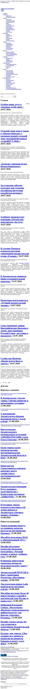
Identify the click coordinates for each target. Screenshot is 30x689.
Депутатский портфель (11, 54)
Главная (5, 13)
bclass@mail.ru (7, 650)
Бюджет (8, 34)
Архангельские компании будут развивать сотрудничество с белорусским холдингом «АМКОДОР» (13, 491)
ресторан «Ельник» (24, 263)
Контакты (8, 86)
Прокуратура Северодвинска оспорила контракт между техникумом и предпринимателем (13, 470)
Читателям (8, 81)
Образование (9, 60)
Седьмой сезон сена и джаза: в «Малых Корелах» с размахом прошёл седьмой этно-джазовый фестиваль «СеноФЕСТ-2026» (15, 136)
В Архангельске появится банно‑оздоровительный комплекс (13, 279)
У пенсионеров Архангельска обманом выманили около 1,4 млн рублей (13, 417)
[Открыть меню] (2, 10)
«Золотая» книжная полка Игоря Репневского (14, 165)
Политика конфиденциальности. (8, 651)
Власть (5, 50)
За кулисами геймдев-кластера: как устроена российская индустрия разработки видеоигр (12, 189)
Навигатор (8, 15)
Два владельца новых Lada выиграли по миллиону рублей (14, 586)
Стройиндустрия (10, 22)
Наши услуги (9, 84)
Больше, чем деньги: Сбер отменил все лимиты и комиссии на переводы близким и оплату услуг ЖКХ (14, 638)
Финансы (5, 33)
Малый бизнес (9, 44)
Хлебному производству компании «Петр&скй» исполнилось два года (12, 219)
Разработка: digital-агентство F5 (23, 683)
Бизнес (5, 42)
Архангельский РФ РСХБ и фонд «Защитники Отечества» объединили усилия (14, 576)
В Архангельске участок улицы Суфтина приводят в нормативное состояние (14, 400)
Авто (7, 68)
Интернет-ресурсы (10, 83)
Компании (8, 43)
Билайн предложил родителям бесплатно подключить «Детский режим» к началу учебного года (14, 551)
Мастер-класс (9, 58)
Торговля (8, 46)
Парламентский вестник (12, 74)
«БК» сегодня (9, 70)
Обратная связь (7, 78)
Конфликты (9, 45)
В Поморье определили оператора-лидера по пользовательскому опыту (14, 563)
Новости (5, 14)
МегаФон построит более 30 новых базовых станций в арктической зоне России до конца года (15, 597)
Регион (5, 18)
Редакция (8, 75)
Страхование (9, 38)
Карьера (5, 56)
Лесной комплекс (10, 25)
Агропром (8, 24)
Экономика (9, 27)
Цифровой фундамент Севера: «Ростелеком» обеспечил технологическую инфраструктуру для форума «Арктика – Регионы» (15, 611)
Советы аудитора (10, 40)
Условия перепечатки (11, 87)
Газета (4, 69)
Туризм (8, 30)
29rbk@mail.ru (20, 650)
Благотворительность (11, 64)
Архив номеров (10, 73)
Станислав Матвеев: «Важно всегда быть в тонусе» (12, 361)
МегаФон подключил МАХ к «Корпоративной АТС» (14, 538)
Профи (7, 59)
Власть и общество (10, 53)
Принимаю (3, 681)
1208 (9, 382)
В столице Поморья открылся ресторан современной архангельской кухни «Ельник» (15, 252)
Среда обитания (10, 65)
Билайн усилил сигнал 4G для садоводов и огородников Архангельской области (15, 625)
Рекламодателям (10, 80)
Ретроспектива (9, 28)
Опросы (8, 79)
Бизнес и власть (10, 51)
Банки (7, 37)
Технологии (9, 49)
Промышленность (10, 29)
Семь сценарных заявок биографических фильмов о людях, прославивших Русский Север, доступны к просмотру (14, 330)
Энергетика (9, 19)
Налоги (8, 39)
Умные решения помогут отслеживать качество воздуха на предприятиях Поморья (13, 529)
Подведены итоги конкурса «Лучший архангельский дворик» (14, 303)
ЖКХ (7, 23)
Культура (8, 66)
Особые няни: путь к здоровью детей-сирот (12, 105)
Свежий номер (9, 71)
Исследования (9, 48)
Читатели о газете (10, 76)
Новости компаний (10, 17)
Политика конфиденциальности (13, 89)
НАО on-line (9, 32)
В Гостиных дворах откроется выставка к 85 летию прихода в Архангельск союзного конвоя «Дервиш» (13, 509)
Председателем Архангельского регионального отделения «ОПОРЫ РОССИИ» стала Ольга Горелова (14, 434)
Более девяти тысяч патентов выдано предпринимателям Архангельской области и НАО (13, 452)
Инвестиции (9, 35)
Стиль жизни (6, 63)
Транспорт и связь (10, 20)
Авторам (8, 85)
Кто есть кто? (9, 61)
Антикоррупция (10, 55)
